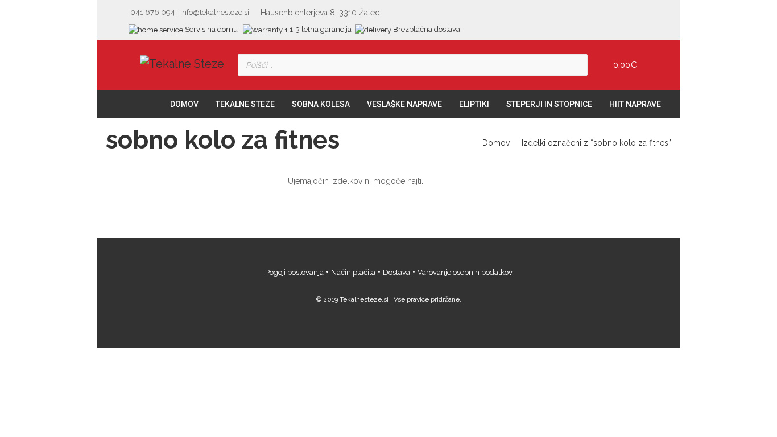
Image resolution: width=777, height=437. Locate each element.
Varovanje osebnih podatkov (465, 272)
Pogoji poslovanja (294, 272)
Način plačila (353, 272)
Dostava (396, 272)
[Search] (575, 65)
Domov (496, 142)
